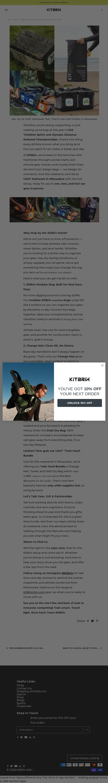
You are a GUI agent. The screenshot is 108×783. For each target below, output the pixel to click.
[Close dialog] (102, 365)
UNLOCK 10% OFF (79, 403)
